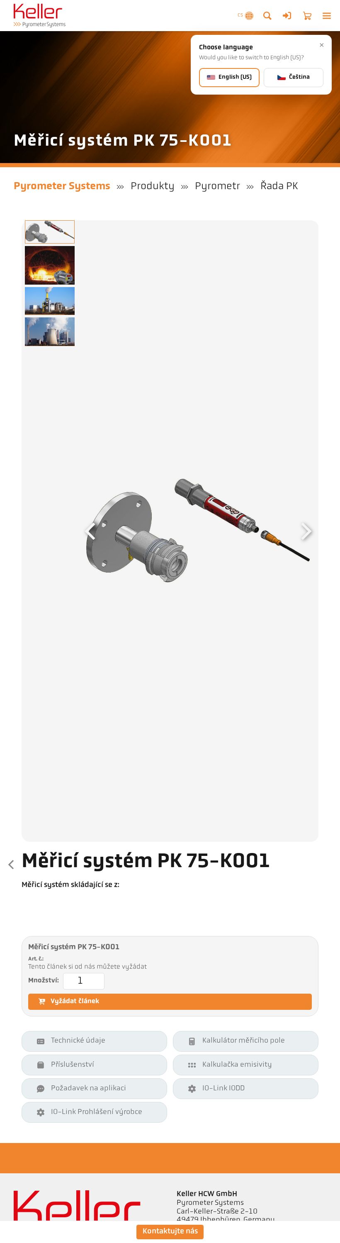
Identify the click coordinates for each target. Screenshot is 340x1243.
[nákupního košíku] (307, 15)
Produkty (153, 186)
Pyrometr (217, 186)
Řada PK (279, 186)
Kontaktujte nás (170, 1232)
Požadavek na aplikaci (88, 1088)
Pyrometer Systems (62, 186)
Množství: (43, 980)
